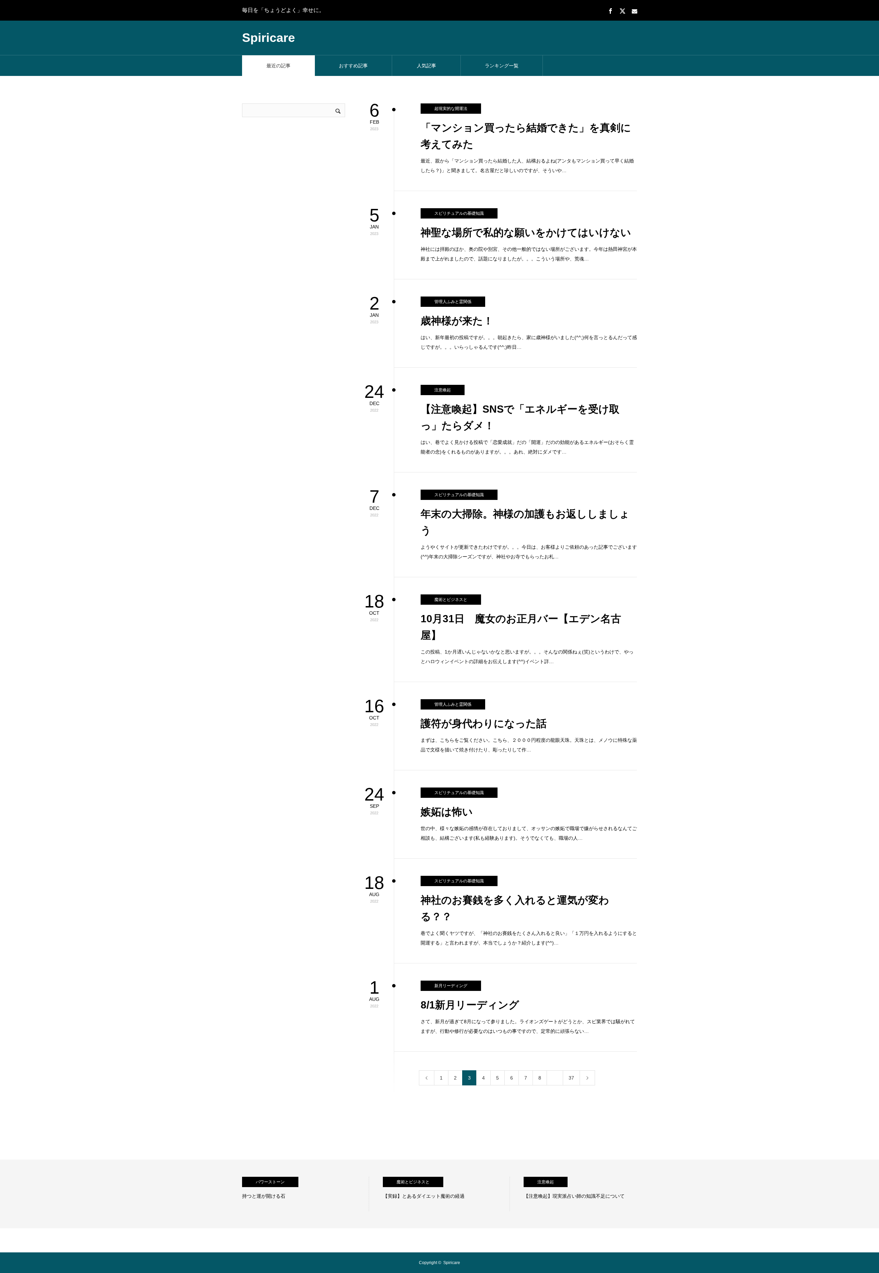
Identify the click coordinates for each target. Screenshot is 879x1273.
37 (571, 1078)
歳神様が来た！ (457, 320)
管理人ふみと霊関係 (452, 301)
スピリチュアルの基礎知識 (459, 213)
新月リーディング (450, 985)
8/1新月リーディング (470, 1004)
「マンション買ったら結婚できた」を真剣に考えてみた (526, 136)
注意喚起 (442, 390)
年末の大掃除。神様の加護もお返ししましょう (525, 522)
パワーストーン (270, 1182)
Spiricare (268, 38)
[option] (305, 1194)
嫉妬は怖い (447, 811)
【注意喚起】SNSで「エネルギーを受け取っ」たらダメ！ (520, 417)
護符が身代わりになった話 (484, 723)
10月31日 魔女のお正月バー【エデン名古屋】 (521, 627)
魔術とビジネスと (450, 599)
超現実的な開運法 (450, 108)
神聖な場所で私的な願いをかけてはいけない (526, 232)
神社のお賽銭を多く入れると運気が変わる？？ (515, 908)
